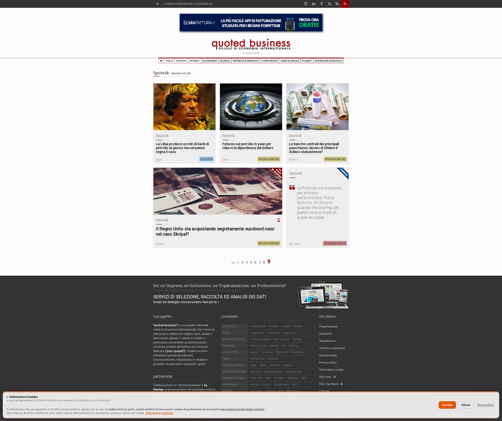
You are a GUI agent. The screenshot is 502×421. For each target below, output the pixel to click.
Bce (276, 339)
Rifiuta (465, 405)
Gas (268, 378)
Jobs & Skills (289, 60)
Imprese (273, 345)
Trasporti (270, 390)
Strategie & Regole (328, 60)
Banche (285, 339)
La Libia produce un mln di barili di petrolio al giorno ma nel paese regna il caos (182, 148)
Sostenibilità (257, 358)
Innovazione (230, 384)
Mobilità (227, 391)
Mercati (297, 339)
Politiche (275, 365)
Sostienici (325, 333)
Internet (254, 384)
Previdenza (298, 352)
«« (233, 262)
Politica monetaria (260, 339)
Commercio (273, 332)
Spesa (263, 365)
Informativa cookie (331, 369)
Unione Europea (273, 371)
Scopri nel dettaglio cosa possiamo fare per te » (186, 302)
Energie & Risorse (233, 378)
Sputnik (162, 135)
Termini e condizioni (332, 348)
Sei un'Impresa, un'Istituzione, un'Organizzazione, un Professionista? (219, 285)
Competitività (257, 326)
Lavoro (254, 352)
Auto (281, 390)
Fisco (253, 365)
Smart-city (256, 390)
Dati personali (328, 355)
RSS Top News (330, 384)
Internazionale (293, 371)
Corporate (269, 60)
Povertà (298, 326)
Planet (307, 60)
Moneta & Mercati (246, 60)
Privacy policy (328, 362)
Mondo (195, 60)
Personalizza (485, 405)
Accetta (447, 405)
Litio (303, 378)
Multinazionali (258, 345)
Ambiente (273, 358)
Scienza (266, 384)
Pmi (284, 345)
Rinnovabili (256, 378)
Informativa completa (159, 413)
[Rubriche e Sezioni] (157, 4)
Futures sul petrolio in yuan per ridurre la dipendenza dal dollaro (247, 146)
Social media (281, 384)
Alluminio (292, 378)
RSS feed (326, 377)
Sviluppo (286, 326)
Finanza (287, 365)
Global (225, 60)
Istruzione (267, 352)
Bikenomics (293, 390)
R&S (294, 384)
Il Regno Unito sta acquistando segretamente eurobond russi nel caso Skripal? (215, 231)
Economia (210, 60)
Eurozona (255, 371)
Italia (169, 60)
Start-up (293, 345)
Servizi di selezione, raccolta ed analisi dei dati (209, 297)
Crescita (273, 326)
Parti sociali (282, 352)
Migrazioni (289, 332)
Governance (257, 332)
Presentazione (328, 326)
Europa (181, 60)
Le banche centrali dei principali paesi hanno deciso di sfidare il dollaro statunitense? (314, 148)
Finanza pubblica (233, 365)
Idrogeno (279, 378)
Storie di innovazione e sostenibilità (188, 3)
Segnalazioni (327, 341)
